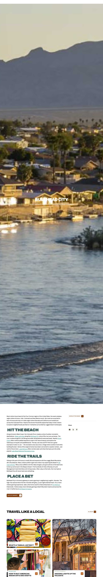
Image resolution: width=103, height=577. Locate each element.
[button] (38, 2)
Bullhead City (35, 436)
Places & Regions (38, 2)
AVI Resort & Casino (25, 489)
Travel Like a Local (65, 2)
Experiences (47, 2)
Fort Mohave (56, 484)
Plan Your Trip (55, 2)
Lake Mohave (23, 449)
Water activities (19, 436)
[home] (12, 2)
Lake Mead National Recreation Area (23, 451)
